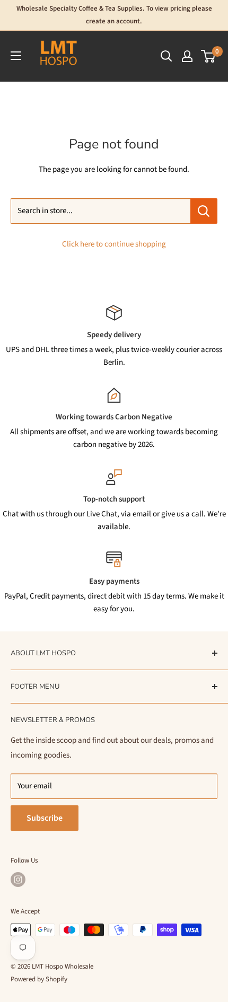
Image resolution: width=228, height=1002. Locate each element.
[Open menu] (16, 55)
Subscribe (45, 818)
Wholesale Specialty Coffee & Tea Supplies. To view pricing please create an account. (114, 15)
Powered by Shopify (39, 979)
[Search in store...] (203, 211)
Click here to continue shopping (114, 244)
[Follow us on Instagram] (18, 879)
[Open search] (166, 56)
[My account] (187, 56)
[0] (208, 56)
